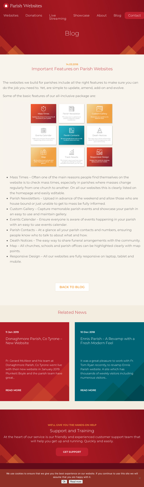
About (102, 15)
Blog (117, 15)
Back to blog (72, 287)
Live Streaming (57, 17)
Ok (64, 481)
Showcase (81, 15)
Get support (72, 451)
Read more (75, 481)
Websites (11, 15)
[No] (139, 478)
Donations (33, 15)
